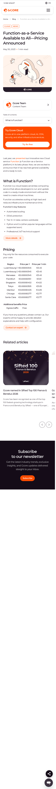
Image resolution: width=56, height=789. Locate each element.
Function (15, 161)
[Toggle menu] (48, 10)
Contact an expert (14, 327)
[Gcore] (11, 10)
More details (11, 238)
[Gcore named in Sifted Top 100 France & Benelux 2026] (26, 381)
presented (20, 158)
